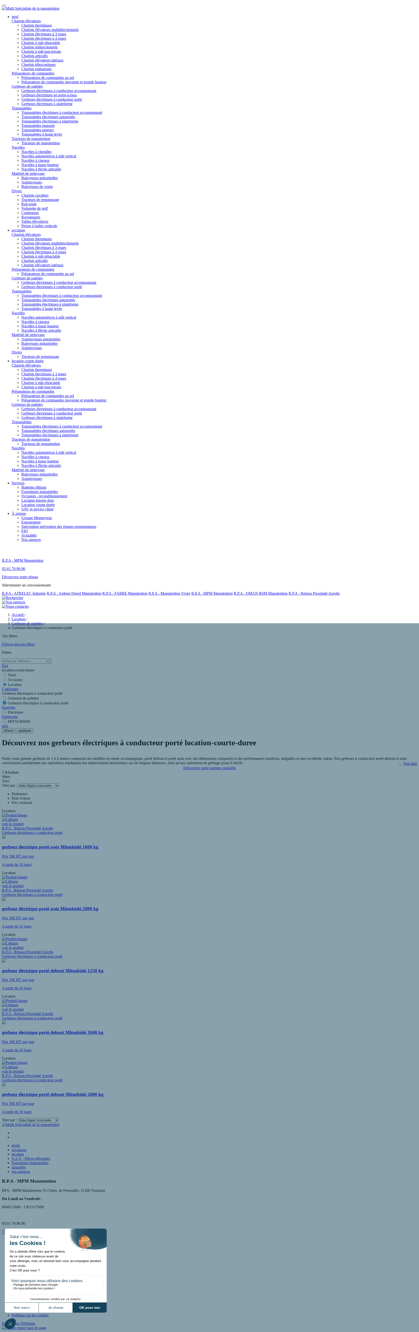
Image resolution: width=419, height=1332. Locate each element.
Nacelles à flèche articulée (41, 169)
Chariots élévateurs (26, 21)
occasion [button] (18, 230)
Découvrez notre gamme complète (209, 768)
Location (15, 685)
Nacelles (18, 147)
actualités (19, 1167)
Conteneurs (30, 213)
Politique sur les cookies (30, 1315)
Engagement (30, 522)
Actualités (29, 535)
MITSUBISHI (19, 721)
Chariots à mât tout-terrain (41, 51)
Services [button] (18, 483)
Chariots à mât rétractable (40, 43)
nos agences (21, 1172)
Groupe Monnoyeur (36, 518)
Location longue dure (37, 500)
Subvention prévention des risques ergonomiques (58, 526)
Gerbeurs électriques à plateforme (47, 104)
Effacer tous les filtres (18, 644)
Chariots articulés (34, 56)
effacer (9, 730)
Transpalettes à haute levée (41, 134)
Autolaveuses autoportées (40, 339)
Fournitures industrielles (39, 492)
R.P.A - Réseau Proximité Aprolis (314, 593)
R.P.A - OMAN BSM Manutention (261, 593)
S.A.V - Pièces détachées (31, 1158)
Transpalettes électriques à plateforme (49, 121)
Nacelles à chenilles (36, 152)
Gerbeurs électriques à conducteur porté (51, 99)
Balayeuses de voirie (37, 187)
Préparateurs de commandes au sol (47, 78)
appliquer (24, 730)
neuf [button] (15, 17)
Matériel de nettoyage (28, 173)
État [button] (5, 666)
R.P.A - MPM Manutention (212, 593)
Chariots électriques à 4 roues (43, 38)
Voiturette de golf (34, 208)
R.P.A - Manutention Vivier (169, 593)
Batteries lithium (33, 487)
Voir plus (410, 764)
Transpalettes (22, 108)
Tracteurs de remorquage (40, 200)
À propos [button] (19, 513)
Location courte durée (38, 505)
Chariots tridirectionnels (39, 47)
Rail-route (29, 204)
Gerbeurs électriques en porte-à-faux (49, 95)
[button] (24, 1328)
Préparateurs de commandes (33, 73)
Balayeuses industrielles (39, 178)
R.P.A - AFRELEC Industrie (24, 593)
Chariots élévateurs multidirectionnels (50, 30)
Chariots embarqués (36, 69)
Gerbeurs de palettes (27, 86)
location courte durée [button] (28, 361)
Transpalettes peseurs (37, 130)
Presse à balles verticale (39, 226)
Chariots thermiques (36, 25)
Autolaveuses (31, 182)
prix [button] (5, 726)
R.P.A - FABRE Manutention (124, 593)
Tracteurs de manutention (31, 139)
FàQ (24, 531)
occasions (19, 1150)
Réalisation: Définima (18, 1323)
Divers (17, 191)
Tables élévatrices (34, 221)
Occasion (15, 680)
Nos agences (31, 540)
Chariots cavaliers (34, 195)
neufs (16, 1145)
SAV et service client (37, 509)
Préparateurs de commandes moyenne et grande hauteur (63, 82)
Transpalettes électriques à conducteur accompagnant (61, 112)
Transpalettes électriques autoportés (48, 117)
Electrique (15, 712)
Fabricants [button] (10, 717)
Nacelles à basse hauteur (40, 165)
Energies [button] (8, 707)
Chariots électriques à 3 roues (43, 34)
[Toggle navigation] (4, 5)
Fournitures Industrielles (30, 1163)
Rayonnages (30, 217)
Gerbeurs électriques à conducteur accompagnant (58, 91)
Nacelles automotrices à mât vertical (48, 156)
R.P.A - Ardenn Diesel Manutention (74, 593)
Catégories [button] (10, 689)
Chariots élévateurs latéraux (42, 60)
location (18, 1154)
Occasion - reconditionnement (44, 496)
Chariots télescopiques (38, 64)
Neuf (12, 675)
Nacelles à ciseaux (35, 160)
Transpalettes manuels (38, 125)
